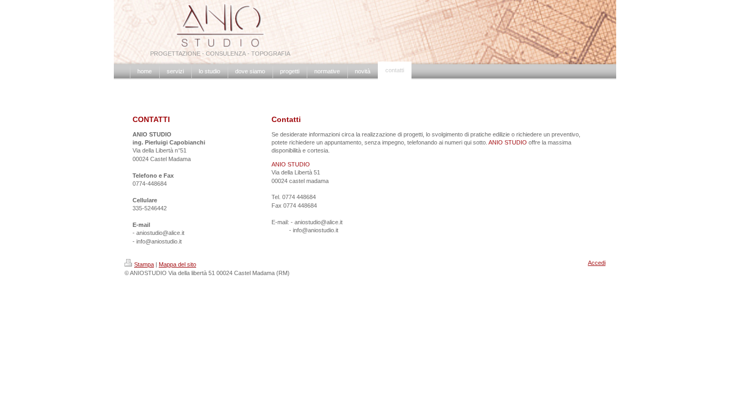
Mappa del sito (177, 264)
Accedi (596, 263)
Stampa (144, 264)
